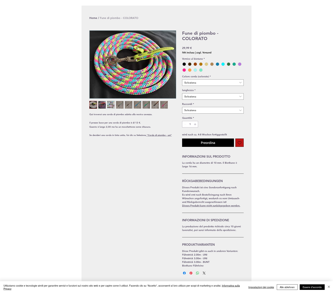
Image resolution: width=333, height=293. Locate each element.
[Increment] (195, 124)
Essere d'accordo (312, 287)
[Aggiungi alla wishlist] (239, 143)
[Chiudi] (329, 287)
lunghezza (188, 90)
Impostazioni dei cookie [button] (261, 287)
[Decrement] (185, 124)
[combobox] (213, 82)
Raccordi (188, 104)
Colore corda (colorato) (196, 76)
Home (93, 18)
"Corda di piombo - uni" (159, 135)
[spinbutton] (190, 124)
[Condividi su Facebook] (184, 273)
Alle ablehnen (287, 287)
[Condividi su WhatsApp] (197, 273)
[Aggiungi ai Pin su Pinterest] (191, 273)
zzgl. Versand (203, 52)
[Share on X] (204, 273)
